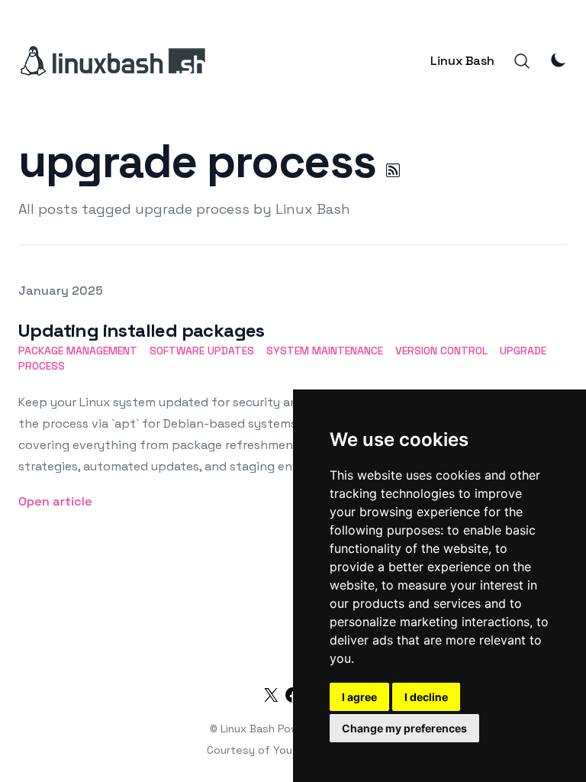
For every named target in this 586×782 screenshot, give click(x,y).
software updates (202, 350)
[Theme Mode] (558, 59)
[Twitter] (271, 698)
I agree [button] (359, 696)
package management (77, 350)
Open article (55, 501)
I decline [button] (426, 696)
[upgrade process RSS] (393, 170)
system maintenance (324, 350)
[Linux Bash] (111, 61)
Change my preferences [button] (404, 728)
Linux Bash (462, 61)
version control (441, 350)
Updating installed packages (141, 330)
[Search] (522, 61)
